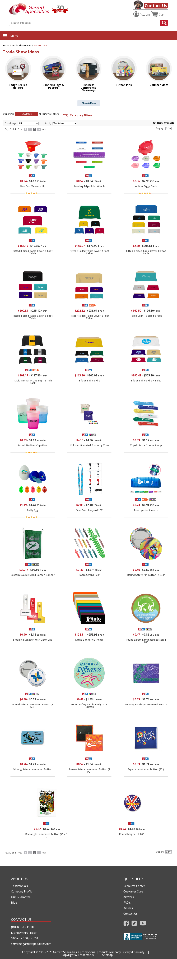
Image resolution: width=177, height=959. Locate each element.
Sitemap (107, 955)
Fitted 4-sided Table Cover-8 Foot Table (89, 317)
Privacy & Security (133, 952)
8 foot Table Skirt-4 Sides (146, 380)
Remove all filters (50, 113)
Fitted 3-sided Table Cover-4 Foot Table (89, 252)
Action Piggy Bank (146, 186)
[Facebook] (126, 924)
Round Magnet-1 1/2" (131, 834)
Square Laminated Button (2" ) (146, 769)
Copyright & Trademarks (78, 955)
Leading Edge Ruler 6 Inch (89, 186)
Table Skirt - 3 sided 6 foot (146, 315)
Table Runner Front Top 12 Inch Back (32, 382)
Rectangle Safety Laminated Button (146, 704)
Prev (20, 129)
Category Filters (80, 115)
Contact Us (156, 5)
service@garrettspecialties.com (31, 943)
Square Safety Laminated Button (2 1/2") (89, 770)
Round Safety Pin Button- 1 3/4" (146, 575)
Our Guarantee (21, 897)
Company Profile (21, 891)
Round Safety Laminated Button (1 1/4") (32, 706)
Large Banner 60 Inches (89, 639)
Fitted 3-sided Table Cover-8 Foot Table (146, 252)
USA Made (27, 113)
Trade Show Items (21, 45)
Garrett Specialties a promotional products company (87, 952)
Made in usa (40, 45)
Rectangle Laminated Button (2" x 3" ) (46, 835)
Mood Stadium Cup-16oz (32, 445)
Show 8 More (89, 103)
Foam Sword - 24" (89, 575)
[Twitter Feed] (134, 924)
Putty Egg (32, 510)
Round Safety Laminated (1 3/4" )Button (89, 706)
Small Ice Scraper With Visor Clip (32, 639)
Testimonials (19, 886)
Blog (14, 902)
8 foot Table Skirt (89, 380)
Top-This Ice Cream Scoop (146, 445)
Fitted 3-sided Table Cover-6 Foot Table (33, 252)
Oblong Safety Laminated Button (32, 769)
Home (6, 45)
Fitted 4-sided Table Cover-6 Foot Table (33, 317)
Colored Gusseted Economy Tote (89, 445)
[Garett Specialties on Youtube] (143, 924)
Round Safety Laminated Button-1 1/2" (146, 641)
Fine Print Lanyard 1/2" (89, 510)
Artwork (128, 897)
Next (44, 129)
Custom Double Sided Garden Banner (33, 575)
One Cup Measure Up (32, 186)
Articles (128, 908)
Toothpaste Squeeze (146, 510)
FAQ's (127, 902)
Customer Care (133, 891)
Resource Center (134, 886)
